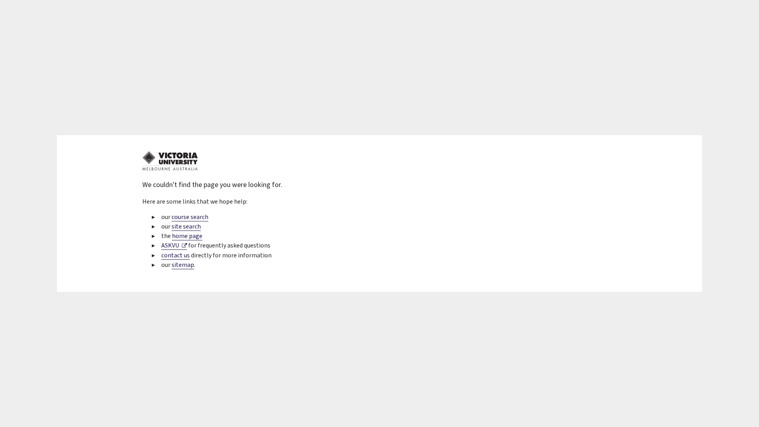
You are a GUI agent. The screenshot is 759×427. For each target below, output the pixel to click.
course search (190, 217)
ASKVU (174, 245)
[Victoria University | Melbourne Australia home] (170, 168)
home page (187, 236)
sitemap (183, 265)
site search (186, 226)
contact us (175, 255)
